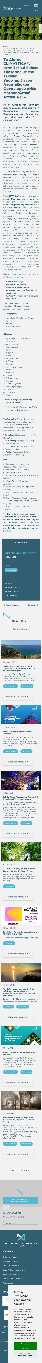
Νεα (6, 47)
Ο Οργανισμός (9, 1257)
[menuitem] (36, 5)
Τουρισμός (8, 1006)
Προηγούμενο (12, 605)
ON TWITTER (10, 591)
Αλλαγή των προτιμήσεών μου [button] (25, 1354)
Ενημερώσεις (11, 570)
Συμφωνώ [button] (25, 1344)
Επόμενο (32, 605)
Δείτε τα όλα (19, 629)
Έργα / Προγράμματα (12, 1270)
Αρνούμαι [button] (25, 1348)
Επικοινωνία (8, 1283)
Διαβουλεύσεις (9, 1274)
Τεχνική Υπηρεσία (10, 1266)
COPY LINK (9, 595)
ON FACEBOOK (11, 587)
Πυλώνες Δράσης (10, 1261)
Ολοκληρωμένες (10, 686)
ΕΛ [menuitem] (35, 11)
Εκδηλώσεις (26, 751)
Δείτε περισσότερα (21, 1170)
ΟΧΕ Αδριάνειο (10, 1143)
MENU (26, 5)
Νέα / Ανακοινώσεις (12, 1279)
